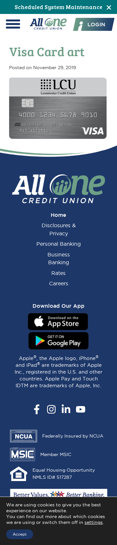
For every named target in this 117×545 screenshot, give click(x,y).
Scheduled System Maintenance (58, 7)
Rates (58, 273)
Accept (20, 534)
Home (58, 215)
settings (93, 522)
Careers (58, 283)
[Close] (109, 7)
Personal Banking (58, 244)
